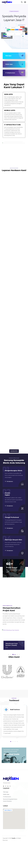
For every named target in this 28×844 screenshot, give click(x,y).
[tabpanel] (14, 639)
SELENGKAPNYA (14, 451)
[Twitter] (3, 786)
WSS (7, 647)
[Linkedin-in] (7, 786)
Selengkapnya (9, 481)
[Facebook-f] (5, 786)
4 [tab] (17, 741)
